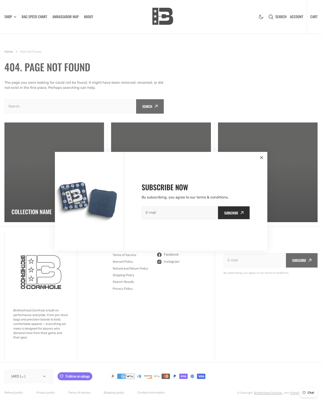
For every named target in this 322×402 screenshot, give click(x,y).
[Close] (261, 157)
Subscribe (231, 212)
